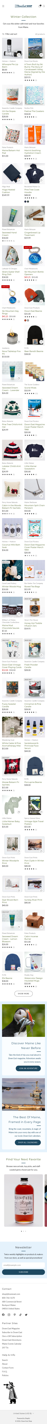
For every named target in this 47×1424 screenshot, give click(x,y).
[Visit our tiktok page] (20, 1315)
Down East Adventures (11, 1340)
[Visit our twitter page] (26, 1315)
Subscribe (23, 1272)
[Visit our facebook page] (3, 1315)
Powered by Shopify (23, 1418)
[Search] (44, 6)
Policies (5, 1375)
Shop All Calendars (27, 1142)
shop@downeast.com (11, 1294)
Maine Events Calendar (11, 1344)
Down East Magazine (11, 1328)
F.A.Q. (4, 1371)
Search (5, 1360)
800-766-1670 (8, 1298)
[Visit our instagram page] (9, 1315)
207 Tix (5, 1347)
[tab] (21, 1231)
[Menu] (3, 6)
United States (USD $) (22, 1413)
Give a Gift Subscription (12, 1336)
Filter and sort (11, 34)
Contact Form (8, 1367)
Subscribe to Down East (12, 1332)
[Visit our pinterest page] (15, 1315)
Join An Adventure (28, 1068)
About (4, 1364)
